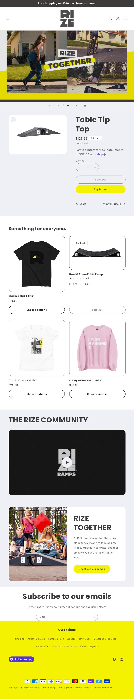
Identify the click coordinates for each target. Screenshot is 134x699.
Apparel (71, 638)
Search (57, 646)
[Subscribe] (94, 617)
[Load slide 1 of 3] (57, 105)
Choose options (36, 309)
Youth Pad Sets (36, 638)
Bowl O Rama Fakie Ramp (86, 274)
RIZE (18, 687)
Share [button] (83, 203)
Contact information (103, 687)
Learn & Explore (89, 646)
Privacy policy (65, 687)
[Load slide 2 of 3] (63, 105)
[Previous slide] (49, 105)
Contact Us (70, 646)
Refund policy (49, 687)
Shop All (19, 638)
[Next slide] (76, 105)
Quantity (80, 160)
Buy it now (100, 189)
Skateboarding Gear (104, 638)
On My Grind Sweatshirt (85, 380)
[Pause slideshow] (84, 105)
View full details (112, 203)
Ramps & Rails (56, 638)
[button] (7, 18)
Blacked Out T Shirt (22, 296)
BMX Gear (84, 638)
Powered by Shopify (30, 687)
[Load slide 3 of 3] (68, 105)
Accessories (43, 646)
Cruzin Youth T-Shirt (23, 380)
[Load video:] (67, 462)
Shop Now (86, 82)
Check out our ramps (92, 568)
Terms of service (83, 687)
